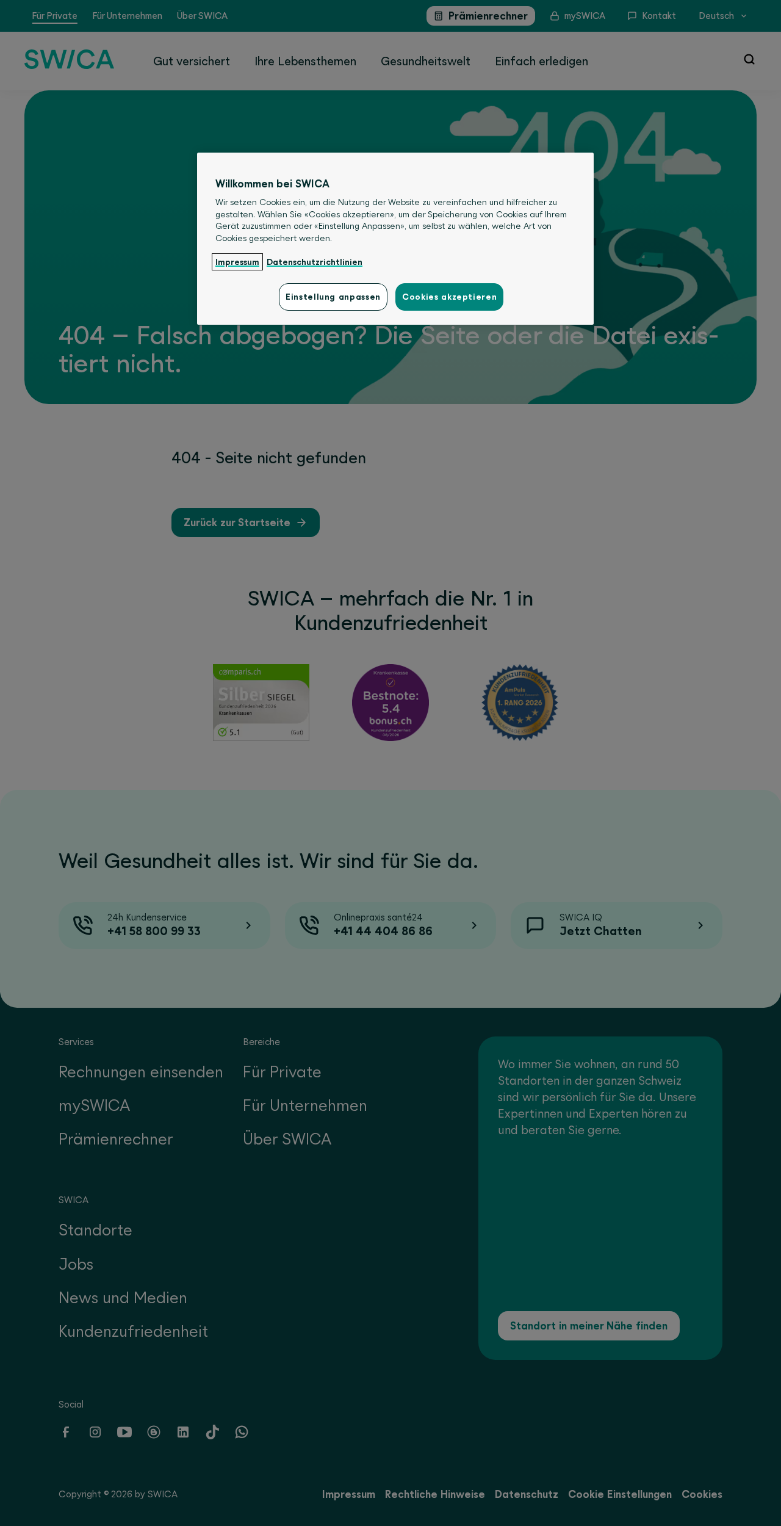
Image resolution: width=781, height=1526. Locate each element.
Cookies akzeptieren (449, 297)
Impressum (237, 262)
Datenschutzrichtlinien (314, 262)
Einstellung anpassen (333, 297)
